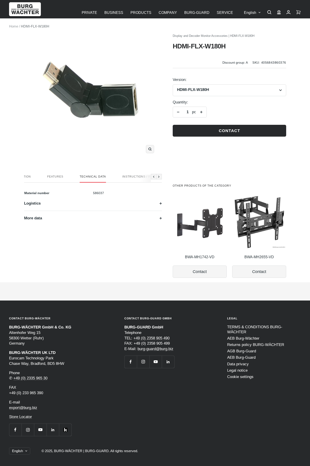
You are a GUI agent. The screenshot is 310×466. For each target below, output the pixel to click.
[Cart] (298, 12)
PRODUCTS (140, 13)
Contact (229, 130)
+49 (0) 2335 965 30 (30, 378)
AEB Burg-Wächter (243, 338)
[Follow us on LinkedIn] (53, 429)
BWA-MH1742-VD (199, 257)
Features (55, 176)
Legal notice (237, 370)
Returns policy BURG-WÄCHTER (255, 345)
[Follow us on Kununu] (65, 429)
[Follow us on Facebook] (15, 429)
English (250, 13)
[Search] (269, 12)
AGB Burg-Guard (241, 351)
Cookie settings (240, 377)
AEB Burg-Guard (241, 357)
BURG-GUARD (196, 13)
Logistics (32, 203)
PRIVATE (89, 13)
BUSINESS (113, 13)
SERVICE (225, 13)
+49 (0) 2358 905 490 (151, 338)
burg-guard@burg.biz (155, 349)
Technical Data (93, 176)
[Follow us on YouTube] (40, 429)
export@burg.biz (23, 408)
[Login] (288, 12)
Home (13, 26)
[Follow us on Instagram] (28, 429)
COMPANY (168, 13)
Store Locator (20, 417)
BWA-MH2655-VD (259, 257)
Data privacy (238, 364)
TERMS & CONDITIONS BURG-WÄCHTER (254, 329)
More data (33, 218)
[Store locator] (279, 12)
